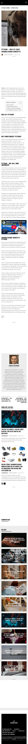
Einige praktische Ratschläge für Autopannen (14, 572)
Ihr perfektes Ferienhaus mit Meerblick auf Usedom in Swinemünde (14, 652)
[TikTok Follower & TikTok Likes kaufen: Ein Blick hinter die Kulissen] (14, 419)
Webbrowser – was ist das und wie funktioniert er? (6, 399)
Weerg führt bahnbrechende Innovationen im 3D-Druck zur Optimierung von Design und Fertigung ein (12, 467)
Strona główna (5, 8)
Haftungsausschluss (6, 738)
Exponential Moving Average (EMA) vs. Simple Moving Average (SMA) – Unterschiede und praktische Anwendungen (14, 636)
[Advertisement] (14, 71)
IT (2, 316)
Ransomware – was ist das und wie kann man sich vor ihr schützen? (21, 400)
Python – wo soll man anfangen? (13, 108)
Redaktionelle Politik (21, 738)
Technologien (14, 8)
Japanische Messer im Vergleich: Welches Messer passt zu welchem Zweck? (14, 540)
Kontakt (14, 739)
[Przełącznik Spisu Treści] (19, 103)
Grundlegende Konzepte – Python (14, 109)
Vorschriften (24, 737)
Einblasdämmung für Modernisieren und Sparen (14, 604)
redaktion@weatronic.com (20, 737)
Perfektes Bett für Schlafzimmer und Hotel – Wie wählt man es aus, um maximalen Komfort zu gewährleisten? (14, 668)
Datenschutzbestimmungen (7, 737)
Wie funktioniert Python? (12, 106)
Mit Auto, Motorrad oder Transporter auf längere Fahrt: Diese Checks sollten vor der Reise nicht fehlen (14, 556)
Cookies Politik (17, 737)
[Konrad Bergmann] (2, 55)
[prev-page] (2, 484)
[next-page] (5, 484)
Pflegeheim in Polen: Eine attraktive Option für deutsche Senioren (14, 588)
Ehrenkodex (14, 738)
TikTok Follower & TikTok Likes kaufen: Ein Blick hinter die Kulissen (12, 431)
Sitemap (23, 736)
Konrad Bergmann (8, 54)
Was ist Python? (10, 104)
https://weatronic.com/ (14, 367)
